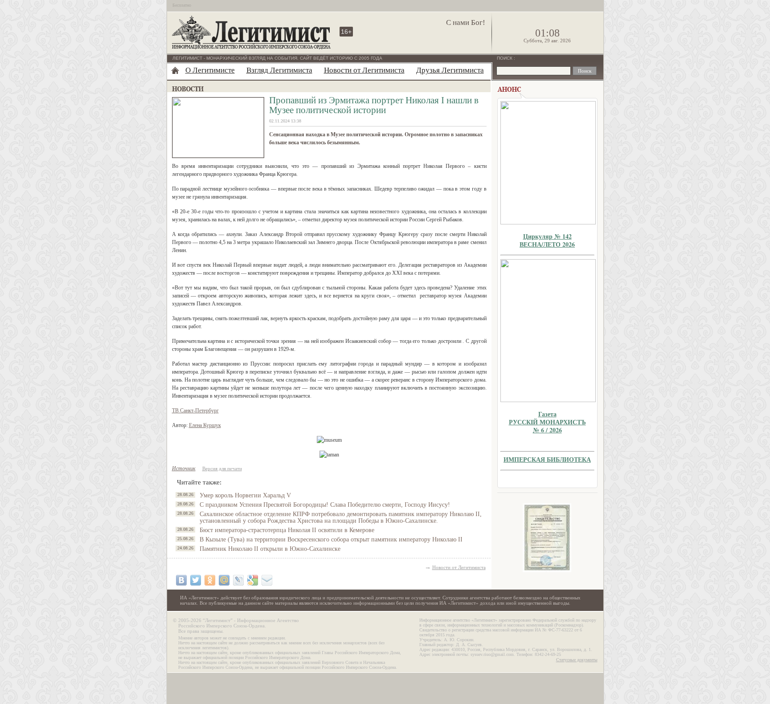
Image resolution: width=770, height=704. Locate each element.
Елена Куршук (205, 425)
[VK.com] (181, 580)
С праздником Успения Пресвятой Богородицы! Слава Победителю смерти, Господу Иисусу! (325, 504)
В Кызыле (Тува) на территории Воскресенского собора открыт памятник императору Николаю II (331, 539)
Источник (184, 468)
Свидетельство (547, 537)
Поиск (505, 58)
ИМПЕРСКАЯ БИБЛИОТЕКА (547, 459)
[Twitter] (195, 580)
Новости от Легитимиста (364, 70)
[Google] (252, 580)
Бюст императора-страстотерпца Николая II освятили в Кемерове (287, 530)
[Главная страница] (175, 70)
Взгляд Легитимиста (279, 70)
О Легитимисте (210, 70)
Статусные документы (577, 659)
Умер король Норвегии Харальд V (245, 495)
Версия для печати (222, 468)
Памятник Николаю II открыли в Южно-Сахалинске (270, 548)
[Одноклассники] (210, 580)
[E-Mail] (267, 580)
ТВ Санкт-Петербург (195, 410)
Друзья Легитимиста (450, 70)
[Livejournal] (238, 580)
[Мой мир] (224, 580)
